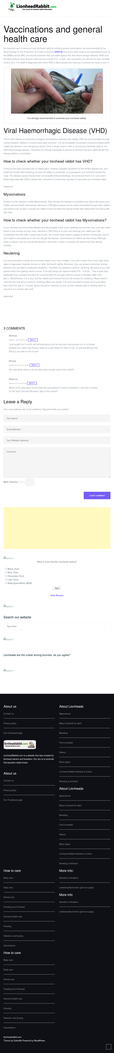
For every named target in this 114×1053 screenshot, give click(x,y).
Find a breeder (66, 742)
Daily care (8, 887)
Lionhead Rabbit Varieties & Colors (75, 771)
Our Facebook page (13, 732)
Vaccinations (9, 945)
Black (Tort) (13, 568)
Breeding (63, 732)
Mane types (64, 761)
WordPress (39, 1040)
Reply (33, 340)
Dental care (9, 897)
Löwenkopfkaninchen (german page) (76, 887)
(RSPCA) (58, 51)
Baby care (8, 877)
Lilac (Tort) (13, 579)
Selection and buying (13, 935)
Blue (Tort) (13, 572)
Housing (7, 926)
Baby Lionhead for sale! (70, 723)
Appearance (65, 713)
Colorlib (18, 1040)
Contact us (9, 713)
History (62, 752)
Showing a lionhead (68, 781)
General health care (13, 916)
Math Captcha (11, 481)
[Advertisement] (57, 528)
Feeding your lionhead (14, 906)
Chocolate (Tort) (16, 575)
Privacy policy (10, 723)
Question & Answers (68, 877)
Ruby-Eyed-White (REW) (20, 583)
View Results (57, 595)
